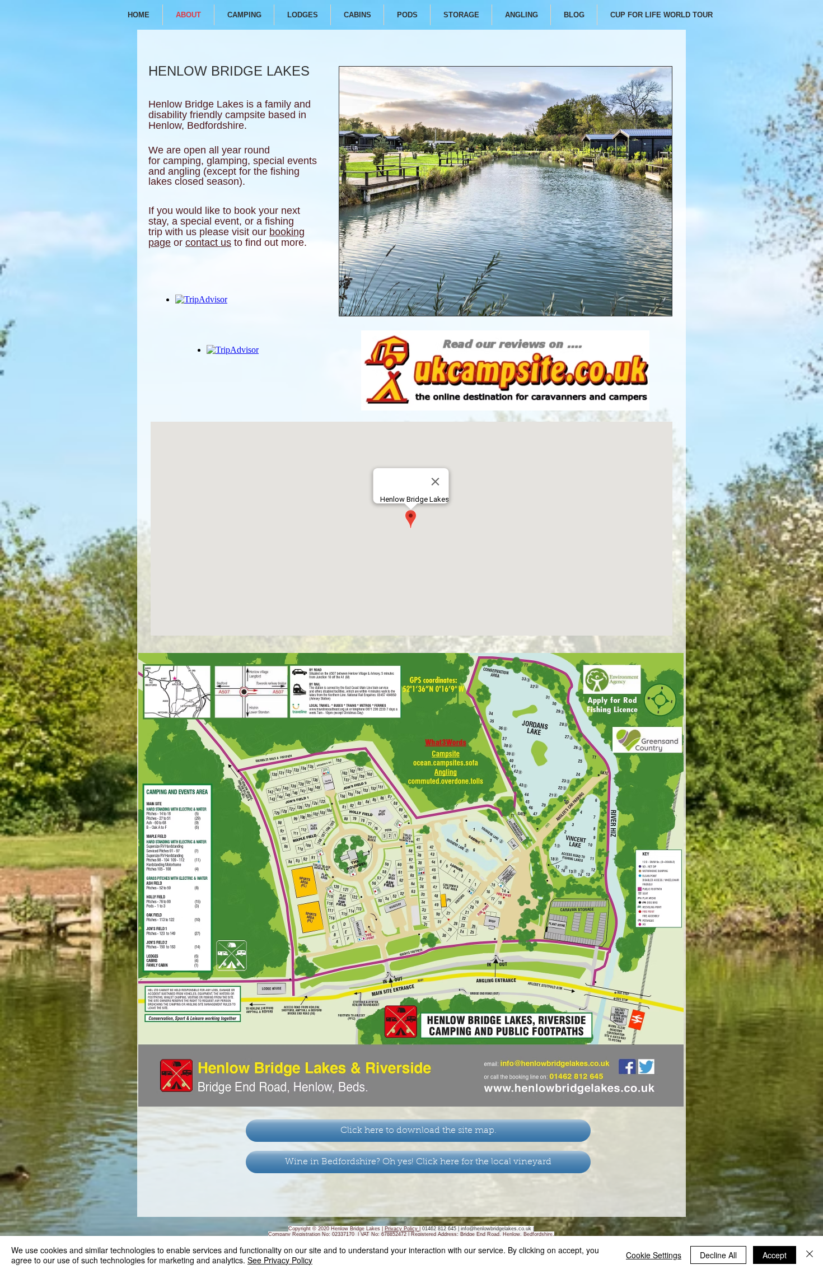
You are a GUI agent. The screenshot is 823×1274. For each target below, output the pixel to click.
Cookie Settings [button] (653, 1255)
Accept (775, 1255)
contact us (208, 242)
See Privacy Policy (279, 1260)
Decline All (718, 1255)
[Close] (809, 1255)
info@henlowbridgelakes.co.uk (496, 1228)
